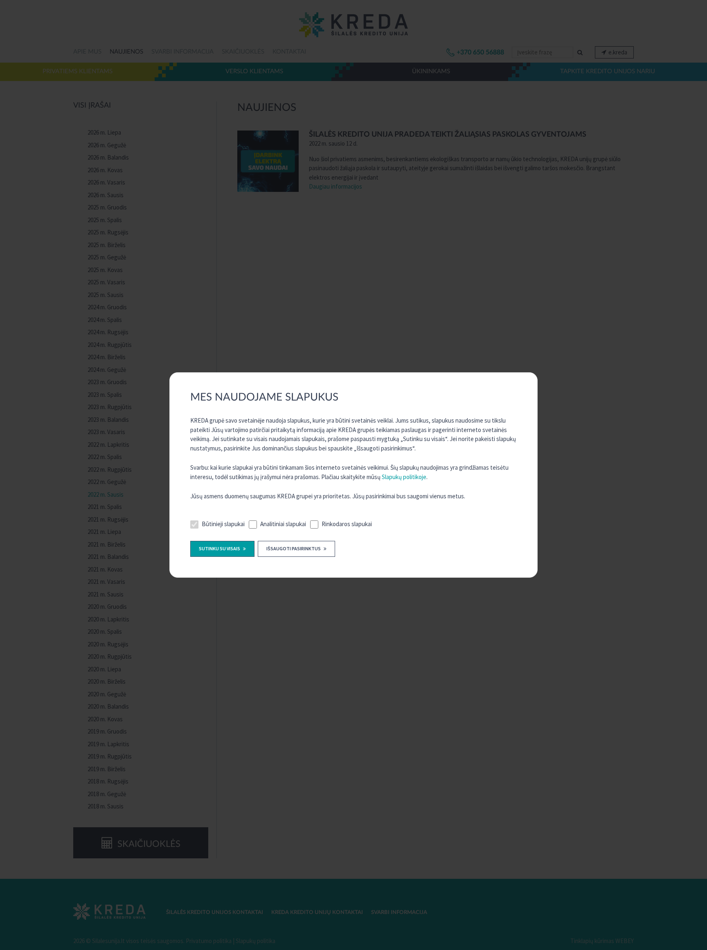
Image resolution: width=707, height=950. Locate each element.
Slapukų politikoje (404, 477)
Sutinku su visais (220, 548)
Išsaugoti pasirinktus (294, 548)
